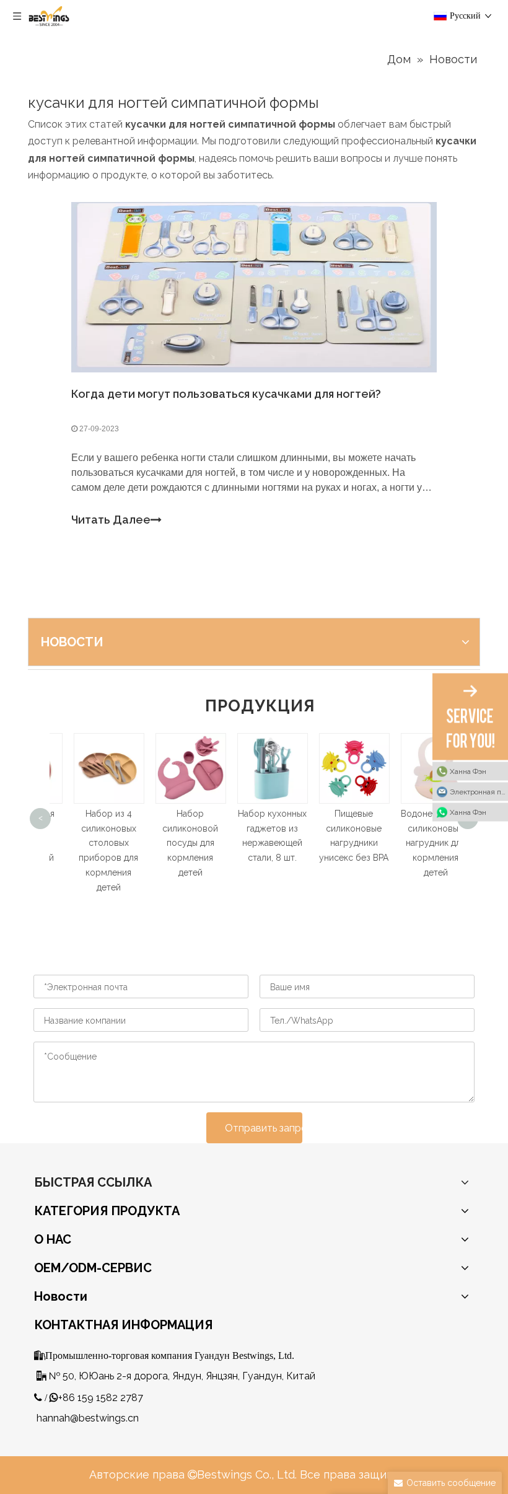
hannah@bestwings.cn (88, 1418)
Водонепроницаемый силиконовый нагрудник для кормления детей (427, 843)
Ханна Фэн (468, 771)
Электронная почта (479, 791)
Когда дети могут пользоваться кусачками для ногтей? (226, 393)
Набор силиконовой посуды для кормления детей (172, 843)
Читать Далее (111, 519)
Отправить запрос (263, 1128)
